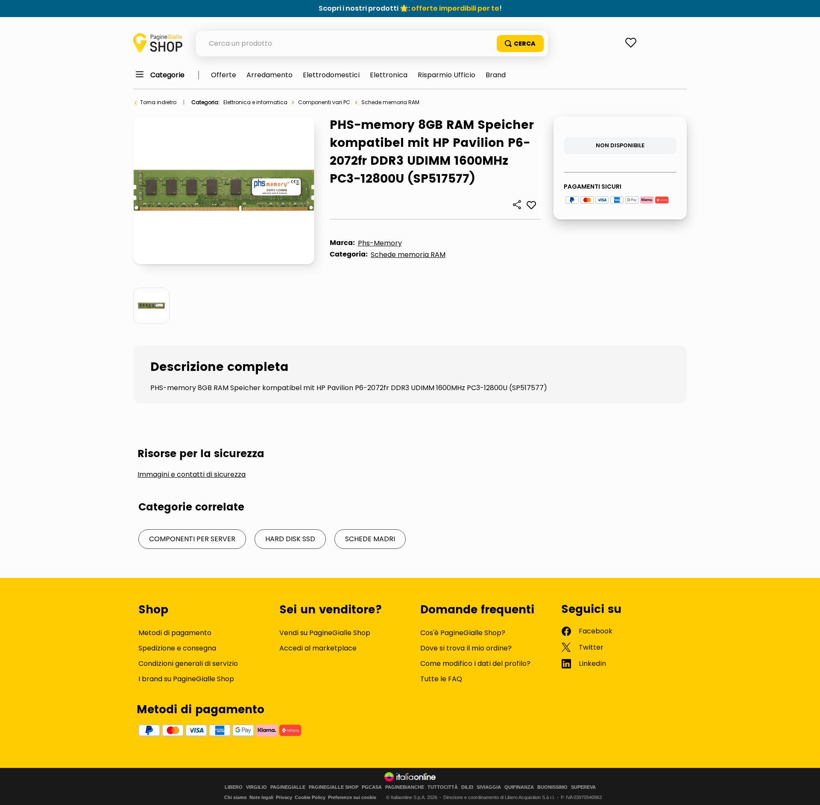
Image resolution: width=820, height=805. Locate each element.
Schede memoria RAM (390, 102)
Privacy (284, 797)
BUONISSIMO (552, 787)
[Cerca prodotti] (520, 43)
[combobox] (372, 43)
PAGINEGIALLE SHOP (333, 787)
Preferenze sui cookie (352, 797)
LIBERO (234, 787)
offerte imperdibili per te (455, 8)
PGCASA (372, 787)
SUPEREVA (583, 787)
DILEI (467, 787)
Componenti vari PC (324, 102)
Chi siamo (235, 797)
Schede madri (370, 539)
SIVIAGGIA (489, 787)
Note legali (261, 797)
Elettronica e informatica (255, 102)
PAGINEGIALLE (287, 787)
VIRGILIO (256, 787)
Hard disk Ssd (290, 539)
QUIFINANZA (519, 787)
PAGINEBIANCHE (404, 787)
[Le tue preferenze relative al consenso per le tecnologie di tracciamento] (805, 790)
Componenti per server (192, 539)
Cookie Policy (310, 797)
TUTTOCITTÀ (443, 787)
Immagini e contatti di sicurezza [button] (192, 474)
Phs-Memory (380, 243)
